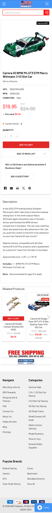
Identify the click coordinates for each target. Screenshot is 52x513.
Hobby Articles (10, 421)
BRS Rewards (9, 392)
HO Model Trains (36, 411)
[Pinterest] (29, 188)
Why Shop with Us (11, 387)
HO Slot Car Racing (37, 406)
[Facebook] (5, 188)
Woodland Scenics (36, 478)
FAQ (4, 406)
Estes (30, 468)
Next (48, 317)
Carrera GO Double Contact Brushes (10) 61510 (13, 326)
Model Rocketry (36, 433)
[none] (26, 45)
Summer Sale (35, 387)
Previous (4, 317)
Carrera (6, 473)
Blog (5, 426)
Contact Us (8, 411)
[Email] (11, 188)
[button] (26, 153)
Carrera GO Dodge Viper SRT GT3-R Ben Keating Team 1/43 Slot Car (38, 323)
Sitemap (7, 432)
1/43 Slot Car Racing (38, 401)
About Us (7, 416)
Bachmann (32, 473)
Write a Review (10, 81)
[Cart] (47, 4)
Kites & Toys (35, 438)
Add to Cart (13, 318)
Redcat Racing (10, 468)
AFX (5, 478)
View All (31, 483)
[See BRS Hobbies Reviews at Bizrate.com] (26, 362)
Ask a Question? (20, 176)
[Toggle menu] (4, 4)
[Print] (17, 188)
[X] (23, 188)
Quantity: (8, 130)
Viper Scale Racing (11, 483)
